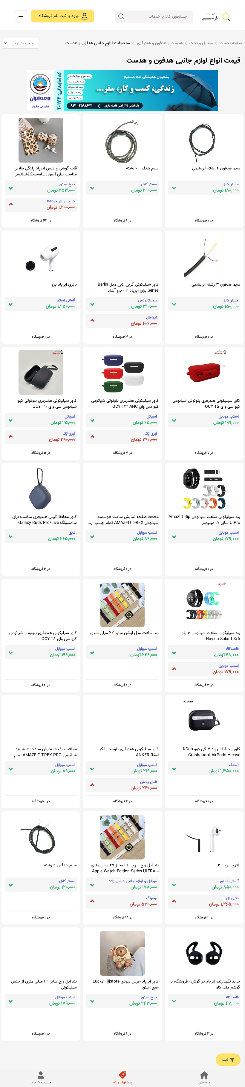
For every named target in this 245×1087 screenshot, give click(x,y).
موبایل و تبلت (201, 43)
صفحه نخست (231, 43)
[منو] (21, 16)
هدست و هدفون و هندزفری (160, 43)
